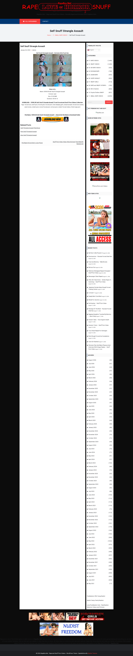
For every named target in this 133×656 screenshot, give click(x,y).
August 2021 (92, 573)
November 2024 (93, 434)
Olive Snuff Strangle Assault (28, 131)
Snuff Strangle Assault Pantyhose (30, 128)
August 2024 (92, 445)
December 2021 (93, 558)
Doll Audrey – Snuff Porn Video (98, 303)
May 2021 (91, 583)
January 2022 (93, 555)
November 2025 (93, 392)
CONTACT (45, 21)
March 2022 (92, 548)
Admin (34, 50)
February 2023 (93, 509)
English (91, 50)
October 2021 (93, 566)
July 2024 (91, 448)
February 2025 (93, 424)
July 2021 (91, 576)
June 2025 (92, 409)
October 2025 (93, 395)
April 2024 (92, 459)
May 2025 (91, 413)
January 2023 (93, 512)
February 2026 (93, 381)
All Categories (31, 21)
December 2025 (93, 388)
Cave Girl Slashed (94, 341)
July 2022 (91, 534)
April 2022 (92, 544)
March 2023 (92, 505)
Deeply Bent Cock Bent (95, 296)
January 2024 (93, 470)
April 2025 (92, 417)
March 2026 (92, 378)
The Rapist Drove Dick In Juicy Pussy (32, 143)
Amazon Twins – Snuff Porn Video (99, 325)
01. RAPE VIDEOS (94, 60)
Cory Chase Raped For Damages (98, 330)
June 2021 (92, 580)
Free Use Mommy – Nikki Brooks (98, 262)
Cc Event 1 (92, 293)
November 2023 (93, 477)
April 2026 (92, 374)
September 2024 (93, 441)
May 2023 (91, 498)
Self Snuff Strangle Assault (32, 46)
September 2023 (93, 484)
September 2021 (93, 569)
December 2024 (93, 431)
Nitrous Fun (92, 267)
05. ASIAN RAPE (93, 74)
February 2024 (93, 466)
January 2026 (93, 385)
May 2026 (91, 370)
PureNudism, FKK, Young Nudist (96, 596)
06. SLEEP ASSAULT (94, 78)
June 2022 (92, 537)
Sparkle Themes (92, 653)
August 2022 (92, 530)
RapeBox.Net (38, 639)
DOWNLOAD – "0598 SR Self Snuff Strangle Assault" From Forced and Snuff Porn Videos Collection (52, 102)
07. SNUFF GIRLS (93, 82)
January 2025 (93, 427)
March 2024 (92, 463)
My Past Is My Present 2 (96, 253)
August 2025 (92, 402)
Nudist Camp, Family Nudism (95, 600)
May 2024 (91, 456)
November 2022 (93, 519)
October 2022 (93, 523)
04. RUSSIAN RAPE (94, 71)
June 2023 (92, 495)
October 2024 (93, 438)
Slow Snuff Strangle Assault (28, 135)
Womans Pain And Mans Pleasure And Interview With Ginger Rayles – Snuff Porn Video (99, 347)
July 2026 (91, 363)
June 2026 (92, 367)
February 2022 (93, 551)
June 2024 (92, 452)
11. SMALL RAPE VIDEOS (96, 96)
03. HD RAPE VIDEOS (95, 67)
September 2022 (93, 527)
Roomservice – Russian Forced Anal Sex (100, 256)
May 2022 (91, 541)
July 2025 (91, 406)
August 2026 (92, 360)
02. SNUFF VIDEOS (94, 64)
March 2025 (92, 420)
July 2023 (91, 491)
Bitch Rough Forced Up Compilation (99, 336)
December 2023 (93, 473)
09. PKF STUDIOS (94, 89)
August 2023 (92, 488)
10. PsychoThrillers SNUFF (96, 92)
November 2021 (93, 562)
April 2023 (92, 502)
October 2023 (93, 480)
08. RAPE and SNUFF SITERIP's (97, 85)
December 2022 (93, 516)
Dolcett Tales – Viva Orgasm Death (99, 319)
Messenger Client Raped (96, 276)
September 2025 (93, 399)
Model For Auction (94, 300)
